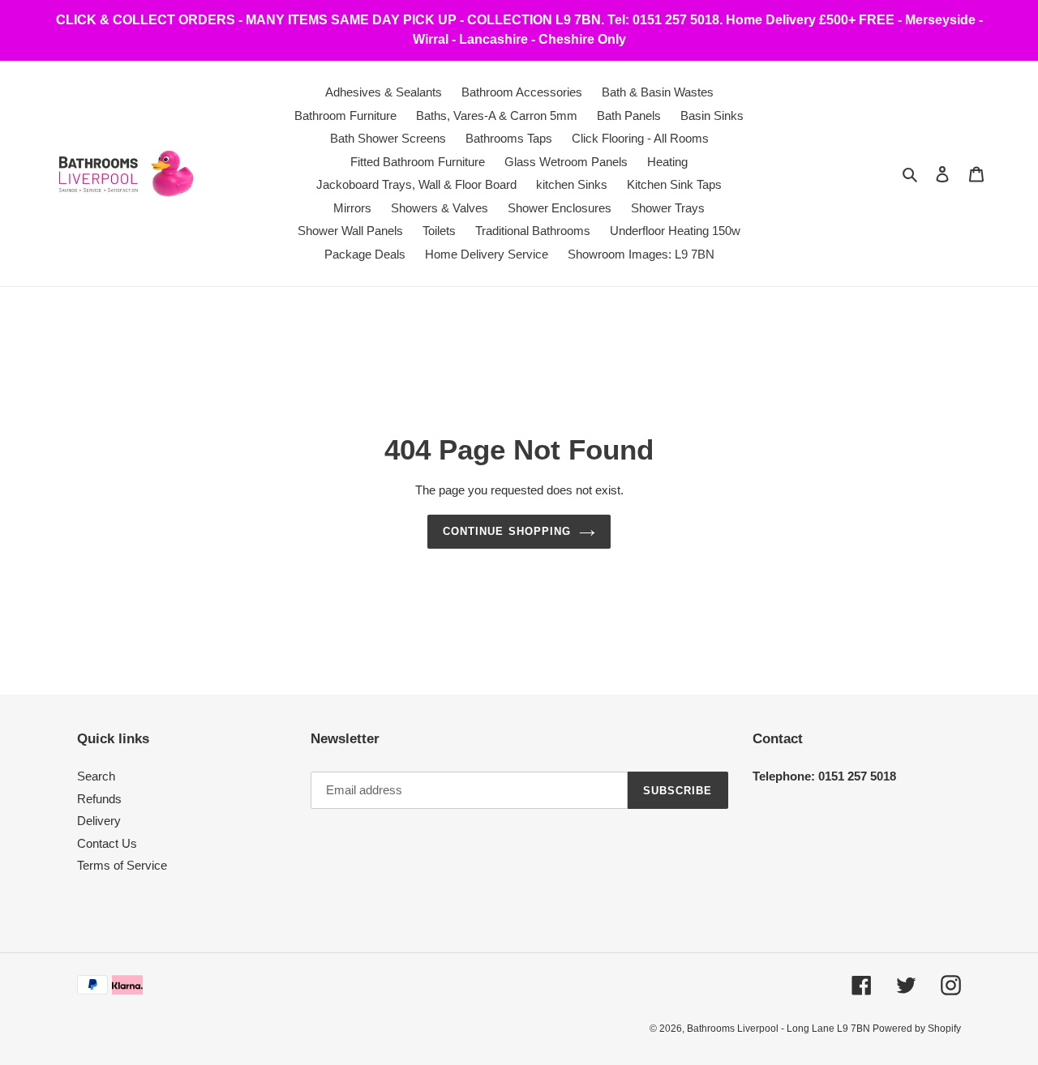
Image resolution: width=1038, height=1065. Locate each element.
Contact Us (107, 843)
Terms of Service (122, 865)
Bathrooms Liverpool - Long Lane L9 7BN (780, 1028)
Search (96, 776)
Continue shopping (507, 531)
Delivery (99, 821)
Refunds (99, 799)
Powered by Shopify (917, 1028)
